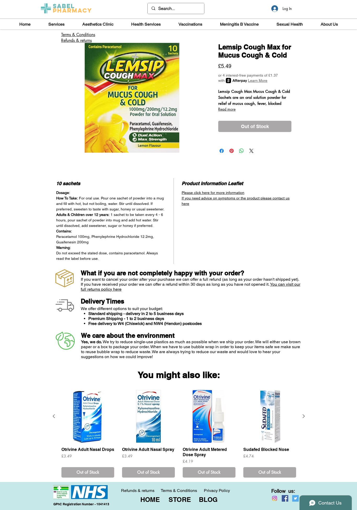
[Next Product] (304, 416)
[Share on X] (251, 151)
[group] (179, 434)
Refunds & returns (76, 40)
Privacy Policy (217, 490)
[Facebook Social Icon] (285, 498)
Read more (226, 109)
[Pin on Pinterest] (231, 151)
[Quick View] (87, 416)
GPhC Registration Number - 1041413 (81, 504)
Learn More (257, 80)
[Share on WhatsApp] (241, 151)
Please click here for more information (213, 193)
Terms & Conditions (179, 490)
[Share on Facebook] (221, 151)
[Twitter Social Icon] (295, 498)
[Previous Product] (54, 416)
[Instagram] (274, 498)
